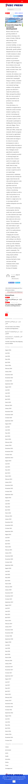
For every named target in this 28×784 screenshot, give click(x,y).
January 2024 (8, 445)
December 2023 (9, 448)
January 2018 (8, 663)
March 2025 (8, 402)
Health (6, 756)
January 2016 (8, 734)
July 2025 (7, 390)
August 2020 (8, 568)
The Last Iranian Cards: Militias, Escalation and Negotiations (13, 305)
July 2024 (7, 426)
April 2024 (7, 436)
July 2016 (7, 719)
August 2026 (8, 350)
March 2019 (8, 620)
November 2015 (9, 737)
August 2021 (8, 534)
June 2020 (7, 574)
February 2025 (8, 405)
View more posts (15, 278)
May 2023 (7, 470)
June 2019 (7, 611)
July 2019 (7, 608)
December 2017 (9, 666)
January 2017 (8, 700)
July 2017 (7, 682)
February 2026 (8, 368)
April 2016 (7, 728)
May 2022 (7, 506)
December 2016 (9, 703)
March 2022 (8, 513)
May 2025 (7, 396)
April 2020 (7, 580)
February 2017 (8, 697)
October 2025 (8, 380)
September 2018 (9, 639)
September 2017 (9, 675)
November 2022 (9, 488)
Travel (6, 765)
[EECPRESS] (14, 6)
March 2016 (8, 731)
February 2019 (8, 623)
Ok (14, 781)
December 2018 (9, 629)
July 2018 (7, 645)
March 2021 (8, 546)
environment (8, 750)
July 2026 (7, 353)
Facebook (20, 15)
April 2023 (7, 473)
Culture (7, 747)
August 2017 (8, 679)
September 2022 (9, 494)
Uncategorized (8, 768)
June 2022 (7, 503)
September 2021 (9, 531)
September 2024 (9, 420)
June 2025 (7, 393)
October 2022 (8, 491)
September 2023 (9, 457)
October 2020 (8, 562)
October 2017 (8, 672)
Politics (8, 13)
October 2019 (8, 599)
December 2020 (9, 556)
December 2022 (9, 485)
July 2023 (7, 463)
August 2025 (8, 387)
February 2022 (8, 516)
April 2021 (7, 543)
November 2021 (9, 525)
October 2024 (8, 417)
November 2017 (9, 669)
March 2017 (8, 694)
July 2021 (7, 537)
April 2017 (7, 691)
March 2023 (8, 476)
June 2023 (7, 466)
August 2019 (8, 605)
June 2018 (7, 648)
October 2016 (8, 709)
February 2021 (8, 549)
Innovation (7, 759)
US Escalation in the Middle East (14, 292)
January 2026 (8, 371)
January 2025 (8, 408)
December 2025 (9, 374)
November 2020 (9, 559)
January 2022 (8, 519)
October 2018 (8, 636)
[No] (26, 779)
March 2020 (8, 583)
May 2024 (7, 433)
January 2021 (8, 553)
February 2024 (8, 442)
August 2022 (8, 497)
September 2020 (9, 565)
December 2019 (9, 592)
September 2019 (9, 602)
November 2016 (9, 706)
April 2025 (7, 399)
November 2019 (9, 596)
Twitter (15, 15)
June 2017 (7, 685)
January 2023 (8, 482)
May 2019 (7, 614)
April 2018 (7, 654)
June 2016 (7, 722)
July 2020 (7, 571)
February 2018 (8, 660)
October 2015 (8, 740)
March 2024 (8, 439)
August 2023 (8, 460)
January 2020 (8, 589)
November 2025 (9, 377)
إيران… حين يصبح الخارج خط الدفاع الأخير (13, 300)
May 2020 (7, 577)
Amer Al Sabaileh (19, 13)
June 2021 (7, 540)
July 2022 (7, 500)
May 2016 (7, 725)
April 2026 (7, 362)
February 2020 (8, 586)
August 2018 (8, 642)
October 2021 (8, 528)
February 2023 (8, 479)
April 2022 (7, 509)
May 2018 (7, 651)
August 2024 (8, 423)
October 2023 (8, 454)
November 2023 (9, 451)
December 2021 (9, 522)
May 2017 (7, 688)
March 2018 (8, 657)
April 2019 (7, 617)
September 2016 (9, 712)
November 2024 (9, 414)
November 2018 (9, 632)
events (6, 753)
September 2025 (9, 383)
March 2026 (8, 365)
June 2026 (7, 356)
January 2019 (8, 626)
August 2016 (8, 715)
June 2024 (7, 430)
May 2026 (7, 359)
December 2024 (9, 411)
